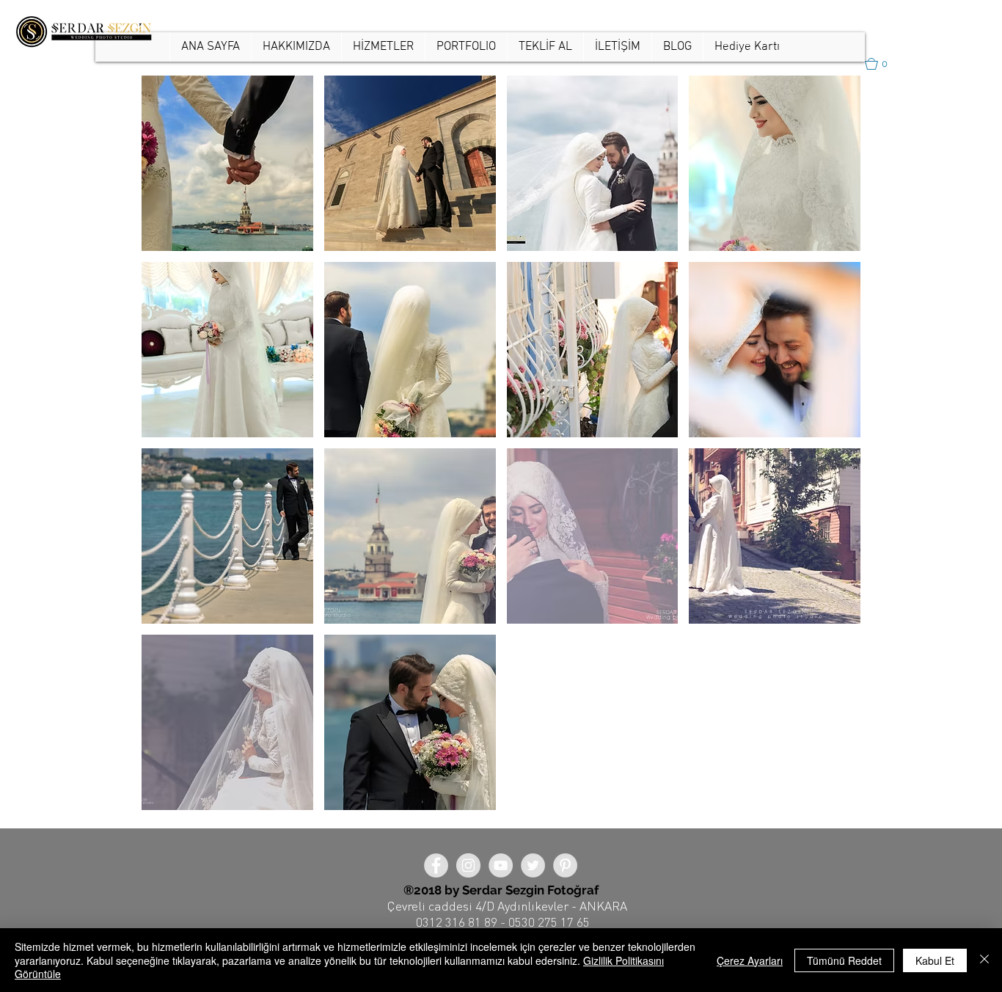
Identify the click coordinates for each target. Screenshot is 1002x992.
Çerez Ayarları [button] (750, 960)
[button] (466, 47)
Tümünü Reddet (844, 960)
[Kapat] (984, 960)
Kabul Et (934, 960)
